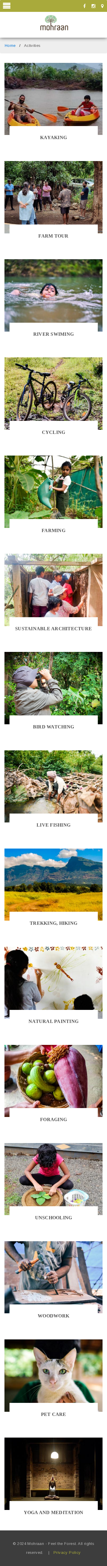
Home (10, 45)
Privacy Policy (67, 1552)
